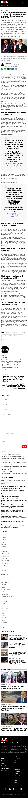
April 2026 (4, 544)
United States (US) (7, 335)
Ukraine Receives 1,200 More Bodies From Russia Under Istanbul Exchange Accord (14, 729)
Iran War (8, 332)
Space (3, 620)
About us (3, 758)
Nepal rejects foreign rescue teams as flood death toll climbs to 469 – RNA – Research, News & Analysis (12, 491)
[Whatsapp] (17, 789)
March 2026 (4, 546)
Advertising (4, 770)
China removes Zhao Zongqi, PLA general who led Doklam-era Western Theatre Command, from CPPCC (14, 455)
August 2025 (5, 563)
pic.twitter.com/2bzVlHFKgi (14, 163)
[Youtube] (13, 789)
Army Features (5, 582)
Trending (4, 627)
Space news (4, 622)
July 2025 (4, 565)
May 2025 (4, 570)
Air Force (4, 577)
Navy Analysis (5, 608)
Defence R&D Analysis (7, 596)
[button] (26, 3)
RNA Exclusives (17, 758)
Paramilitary (4, 617)
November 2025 (5, 556)
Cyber (3, 587)
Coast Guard (5, 584)
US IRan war (5, 339)
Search (3, 442)
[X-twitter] (10, 789)
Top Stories (4, 625)
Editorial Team (4, 765)
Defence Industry (6, 589)
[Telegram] (21, 789)
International (4, 10)
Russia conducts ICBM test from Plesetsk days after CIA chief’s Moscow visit (13, 459)
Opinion (3, 615)
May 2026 (4, 542)
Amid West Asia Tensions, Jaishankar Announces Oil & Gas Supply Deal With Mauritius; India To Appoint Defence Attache (13, 378)
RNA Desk (9, 63)
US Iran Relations (18, 335)
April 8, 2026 (14, 166)
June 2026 (4, 539)
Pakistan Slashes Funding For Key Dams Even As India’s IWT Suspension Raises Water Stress (13, 708)
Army (3, 580)
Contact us (3, 761)
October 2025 (5, 558)
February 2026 (5, 549)
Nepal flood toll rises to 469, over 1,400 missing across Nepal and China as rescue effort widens (13, 495)
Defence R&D (5, 594)
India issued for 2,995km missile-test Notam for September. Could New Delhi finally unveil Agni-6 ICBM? (14, 472)
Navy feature (5, 610)
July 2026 (4, 537)
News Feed (4, 613)
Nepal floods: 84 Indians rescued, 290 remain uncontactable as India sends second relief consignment (14, 517)
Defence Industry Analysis (8, 591)
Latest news (4, 603)
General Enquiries (5, 768)
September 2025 (5, 560)
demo (3, 599)
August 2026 (5, 534)
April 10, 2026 (14, 216)
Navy (3, 606)
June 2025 (4, 568)
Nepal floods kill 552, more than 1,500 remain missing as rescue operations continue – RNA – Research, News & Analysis (13, 482)
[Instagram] (6, 789)
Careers (3, 763)
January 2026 (5, 551)
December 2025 (5, 553)
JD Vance (15, 332)
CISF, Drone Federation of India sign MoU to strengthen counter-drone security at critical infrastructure (14, 463)
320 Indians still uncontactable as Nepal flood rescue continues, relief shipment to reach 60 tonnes (13, 487)
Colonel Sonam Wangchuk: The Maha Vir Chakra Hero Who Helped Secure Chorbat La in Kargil (13, 386)
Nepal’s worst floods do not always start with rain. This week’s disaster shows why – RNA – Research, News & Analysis (12, 521)
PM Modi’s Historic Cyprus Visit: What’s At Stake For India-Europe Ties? (13, 687)
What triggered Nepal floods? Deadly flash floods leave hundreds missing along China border (13, 526)
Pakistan (23, 332)
